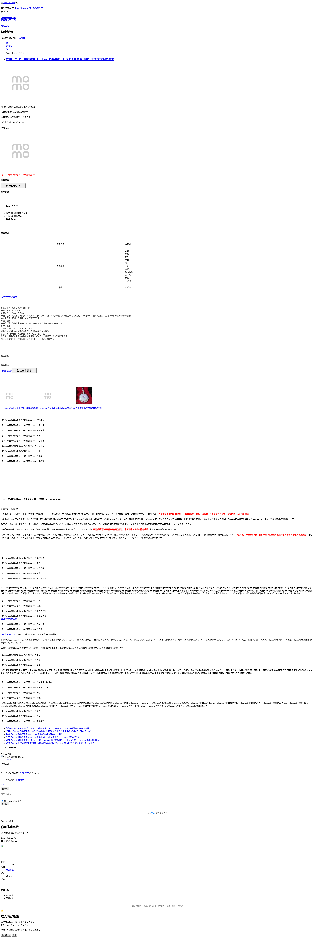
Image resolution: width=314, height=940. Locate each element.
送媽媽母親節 (6, 371)
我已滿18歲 (6, 935)
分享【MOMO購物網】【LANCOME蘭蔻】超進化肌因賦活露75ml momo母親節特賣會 (43, 737)
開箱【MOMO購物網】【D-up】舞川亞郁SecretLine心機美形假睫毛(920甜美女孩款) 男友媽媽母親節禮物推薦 (52, 740)
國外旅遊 (20, 780)
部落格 (9, 46)
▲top (3, 784)
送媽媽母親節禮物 (9, 297)
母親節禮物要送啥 (9, 619)
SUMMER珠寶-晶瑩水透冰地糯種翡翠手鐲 (19, 408)
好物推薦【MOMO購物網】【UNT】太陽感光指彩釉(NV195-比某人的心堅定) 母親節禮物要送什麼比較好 (51, 743)
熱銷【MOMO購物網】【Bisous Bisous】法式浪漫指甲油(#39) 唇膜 (34, 734)
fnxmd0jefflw (6, 759)
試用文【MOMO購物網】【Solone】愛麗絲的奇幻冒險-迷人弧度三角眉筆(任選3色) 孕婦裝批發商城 (48, 731)
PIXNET (138, 906)
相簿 (8, 43)
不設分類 (21, 38)
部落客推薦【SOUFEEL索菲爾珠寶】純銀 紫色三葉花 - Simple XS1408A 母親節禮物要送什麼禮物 (48, 728)
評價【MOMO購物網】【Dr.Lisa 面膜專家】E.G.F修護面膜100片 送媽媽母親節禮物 (60, 59)
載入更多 (5, 789)
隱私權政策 (171, 906)
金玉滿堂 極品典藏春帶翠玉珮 (89, 408)
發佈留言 (5, 804)
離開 (14, 935)
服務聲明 (180, 906)
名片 (8, 49)
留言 (27, 773)
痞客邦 (21, 773)
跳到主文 (5, 26)
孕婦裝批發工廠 (8, 634)
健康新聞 (9, 19)
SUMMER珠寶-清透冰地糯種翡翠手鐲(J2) (57, 408)
